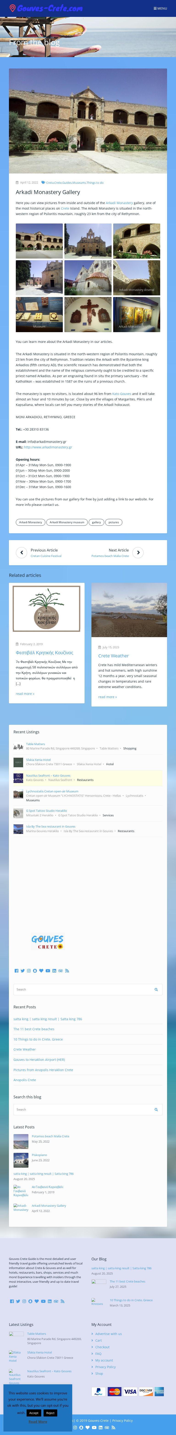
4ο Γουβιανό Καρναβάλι (47, 1187)
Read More (38, 1421)
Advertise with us (108, 1334)
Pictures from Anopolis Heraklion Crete (43, 1070)
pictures (114, 522)
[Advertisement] (88, 878)
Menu (162, 8)
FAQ (98, 1353)
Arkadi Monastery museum (67, 522)
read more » (25, 693)
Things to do (95, 183)
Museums (79, 183)
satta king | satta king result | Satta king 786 (48, 1019)
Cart (98, 1340)
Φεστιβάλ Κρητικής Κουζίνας (44, 652)
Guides (67, 183)
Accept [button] (33, 1413)
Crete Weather (113, 656)
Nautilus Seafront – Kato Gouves (49, 1371)
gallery (96, 522)
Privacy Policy (105, 1367)
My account (104, 1360)
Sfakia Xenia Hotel (39, 1352)
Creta (50, 183)
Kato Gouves (121, 394)
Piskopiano (39, 1155)
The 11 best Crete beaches (34, 1029)
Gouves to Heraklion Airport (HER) (39, 1059)
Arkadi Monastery (119, 203)
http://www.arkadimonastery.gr (48, 447)
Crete (58, 183)
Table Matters (36, 1334)
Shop (99, 1373)
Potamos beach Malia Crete (50, 1136)
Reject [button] (50, 1413)
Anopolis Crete (25, 1080)
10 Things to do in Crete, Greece (38, 1039)
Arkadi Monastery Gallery (49, 1206)
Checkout (102, 1347)
